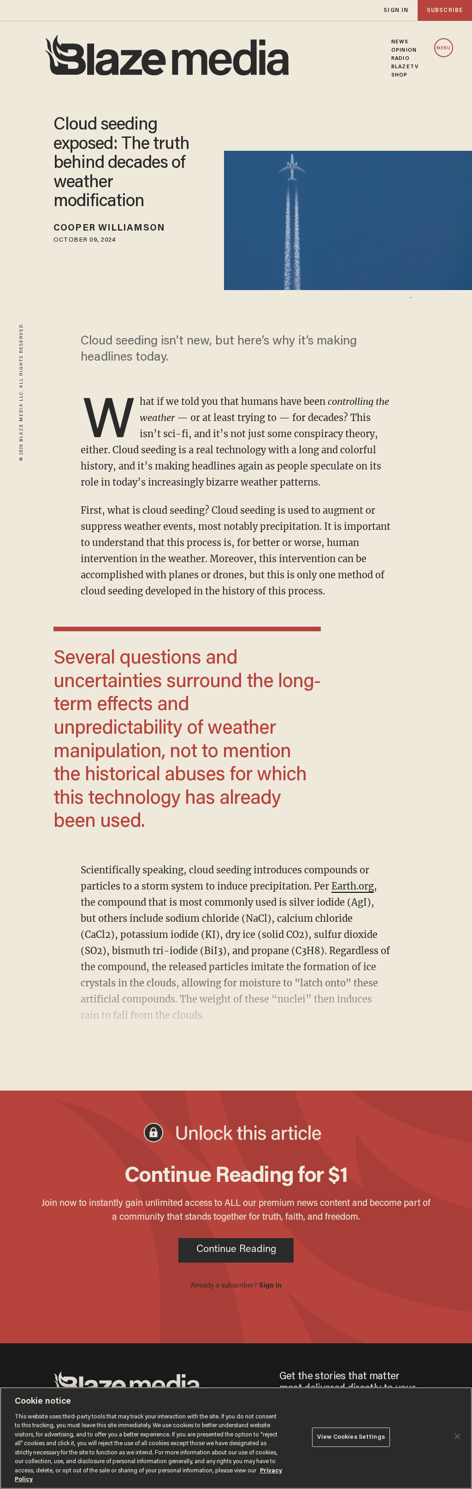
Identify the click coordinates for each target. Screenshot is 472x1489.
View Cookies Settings (351, 1437)
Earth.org (352, 886)
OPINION (404, 50)
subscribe (445, 10)
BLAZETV (405, 67)
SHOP (399, 75)
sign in (396, 10)
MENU (444, 48)
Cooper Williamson (109, 228)
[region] (236, 1438)
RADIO (400, 58)
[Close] (457, 1436)
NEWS (399, 42)
